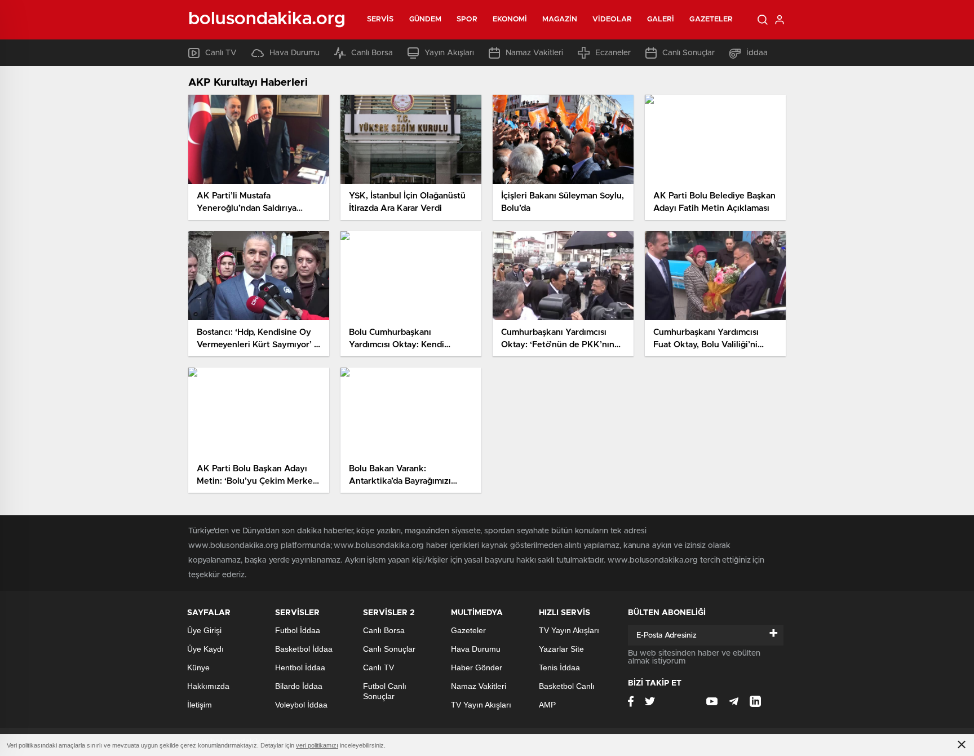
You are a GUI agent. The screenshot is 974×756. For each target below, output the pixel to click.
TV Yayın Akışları (481, 704)
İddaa (757, 53)
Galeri (661, 19)
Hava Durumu (294, 53)
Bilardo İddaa (298, 686)
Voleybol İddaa (301, 704)
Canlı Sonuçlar (688, 53)
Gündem (425, 19)
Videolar (612, 19)
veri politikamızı (317, 745)
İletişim (199, 704)
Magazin (559, 19)
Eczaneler (613, 53)
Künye (198, 667)
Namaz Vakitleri (534, 53)
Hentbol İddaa (300, 667)
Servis (380, 19)
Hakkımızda (208, 686)
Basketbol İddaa (304, 648)
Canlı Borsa (372, 53)
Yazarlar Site (561, 648)
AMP (547, 704)
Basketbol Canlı (567, 686)
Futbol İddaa (297, 630)
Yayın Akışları (449, 53)
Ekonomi (510, 19)
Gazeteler (711, 19)
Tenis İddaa (559, 667)
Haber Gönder (476, 667)
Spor (467, 19)
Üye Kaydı (205, 648)
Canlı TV (221, 53)
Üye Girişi (204, 630)
